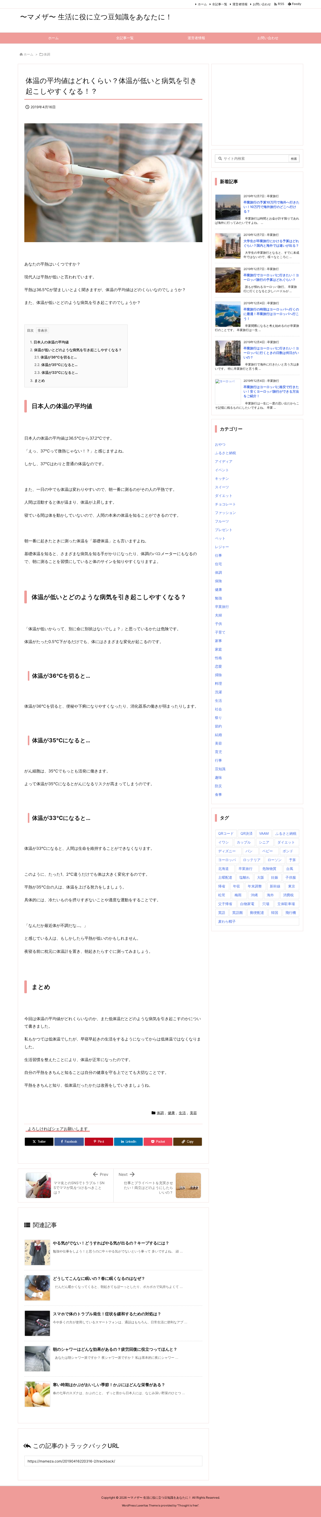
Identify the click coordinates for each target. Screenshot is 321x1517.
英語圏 (237, 912)
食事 (218, 794)
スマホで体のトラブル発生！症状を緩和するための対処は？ (107, 1313)
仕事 (218, 555)
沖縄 (254, 895)
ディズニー (227, 851)
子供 (218, 623)
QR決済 (246, 833)
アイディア (223, 461)
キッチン (222, 478)
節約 (218, 726)
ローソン (275, 860)
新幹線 (275, 886)
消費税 (288, 895)
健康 (171, 1113)
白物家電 (247, 904)
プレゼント (223, 530)
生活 (182, 1113)
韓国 (274, 912)
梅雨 (238, 895)
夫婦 (218, 615)
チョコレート (225, 504)
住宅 (218, 564)
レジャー (222, 547)
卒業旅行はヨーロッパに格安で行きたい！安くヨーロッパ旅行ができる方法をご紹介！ (271, 391)
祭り (218, 717)
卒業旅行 (222, 606)
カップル (244, 842)
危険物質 (269, 868)
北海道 (223, 868)
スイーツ (222, 487)
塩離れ (244, 877)
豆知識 (220, 769)
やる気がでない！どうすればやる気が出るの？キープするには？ (111, 1242)
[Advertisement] (257, 104)
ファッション (225, 512)
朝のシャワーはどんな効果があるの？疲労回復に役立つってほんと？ (115, 1349)
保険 (218, 581)
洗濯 (218, 692)
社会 (218, 709)
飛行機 (290, 912)
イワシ (223, 842)
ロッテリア (252, 860)
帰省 (221, 886)
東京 (291, 886)
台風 (289, 868)
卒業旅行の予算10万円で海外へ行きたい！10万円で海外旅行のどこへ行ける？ (271, 206)
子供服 (290, 877)
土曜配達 (225, 877)
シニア (264, 842)
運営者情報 (240, 4)
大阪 (260, 877)
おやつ (220, 444)
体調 (47, 54)
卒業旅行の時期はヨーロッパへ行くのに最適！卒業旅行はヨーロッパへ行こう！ (271, 313)
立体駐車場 (286, 904)
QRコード (226, 833)
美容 (193, 1113)
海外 (270, 895)
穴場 (265, 904)
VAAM (264, 833)
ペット (220, 538)
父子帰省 (225, 904)
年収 (236, 886)
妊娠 (274, 877)
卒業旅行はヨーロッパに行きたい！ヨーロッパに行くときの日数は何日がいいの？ (271, 352)
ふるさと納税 (225, 453)
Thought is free (188, 1505)
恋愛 (218, 666)
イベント (222, 470)
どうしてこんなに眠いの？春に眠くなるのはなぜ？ (99, 1278)
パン (249, 851)
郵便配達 (257, 912)
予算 (292, 860)
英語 (221, 912)
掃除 (218, 675)
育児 (218, 752)
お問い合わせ (262, 4)
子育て (220, 632)
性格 (218, 658)
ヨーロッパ (227, 860)
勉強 (218, 598)
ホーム (202, 4)
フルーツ (222, 521)
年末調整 (255, 886)
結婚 (218, 735)
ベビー (267, 851)
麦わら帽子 (227, 921)
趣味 (218, 777)
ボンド (288, 851)
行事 (218, 760)
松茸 (221, 895)
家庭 (218, 649)
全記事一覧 (219, 4)
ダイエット (223, 495)
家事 (218, 641)
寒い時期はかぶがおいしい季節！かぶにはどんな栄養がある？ (109, 1384)
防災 (218, 786)
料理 (218, 683)
